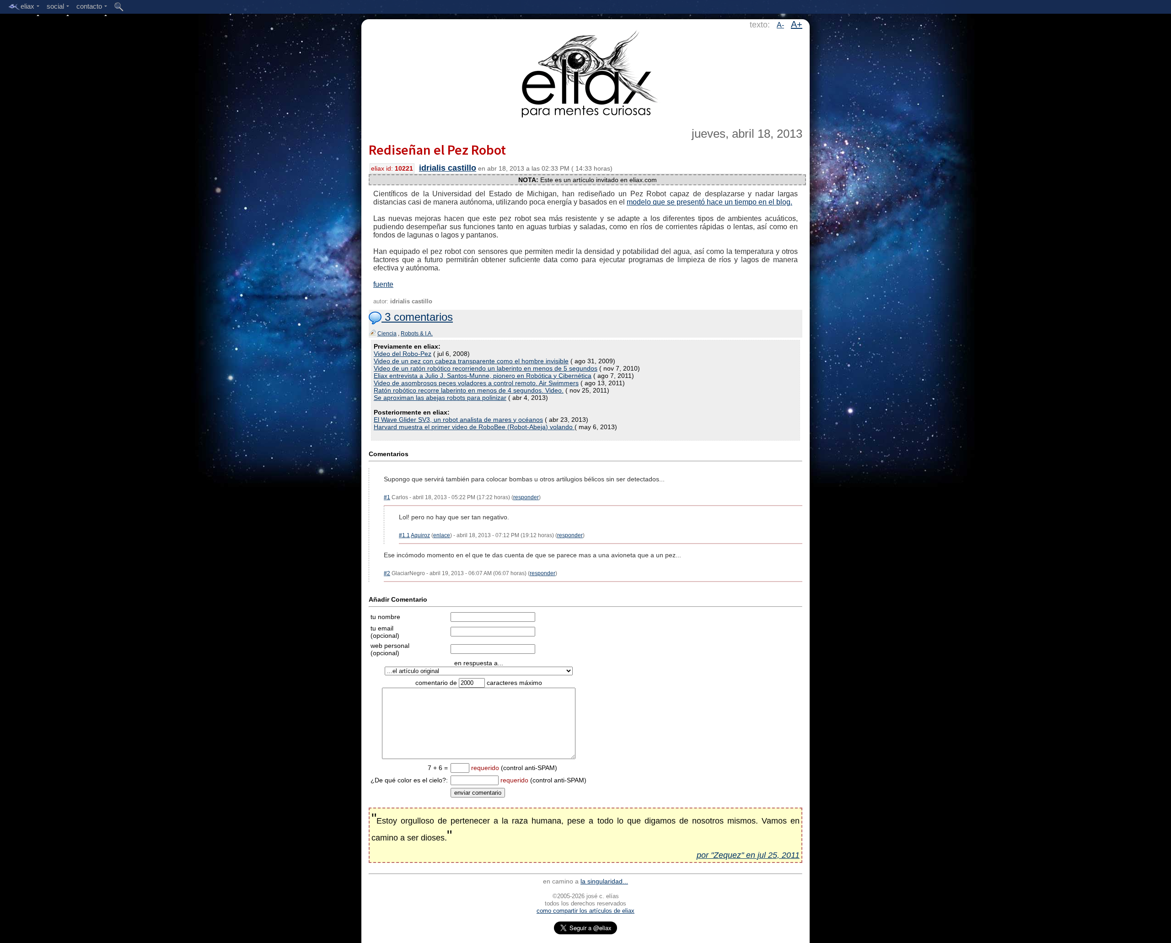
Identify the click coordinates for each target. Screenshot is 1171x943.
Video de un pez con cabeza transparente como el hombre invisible (471, 361)
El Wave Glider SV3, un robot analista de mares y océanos (458, 419)
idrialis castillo (447, 167)
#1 (387, 497)
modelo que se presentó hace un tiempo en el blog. (709, 202)
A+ (796, 24)
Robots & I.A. (417, 333)
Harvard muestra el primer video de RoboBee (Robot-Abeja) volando (474, 427)
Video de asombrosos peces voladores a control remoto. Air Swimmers (476, 383)
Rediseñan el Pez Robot (437, 149)
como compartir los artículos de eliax (585, 910)
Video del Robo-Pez (402, 353)
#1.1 (404, 535)
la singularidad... (604, 881)
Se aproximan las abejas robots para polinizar (440, 397)
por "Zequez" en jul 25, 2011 (748, 855)
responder (526, 497)
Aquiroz (420, 535)
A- (780, 25)
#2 (387, 573)
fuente (383, 284)
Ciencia (387, 333)
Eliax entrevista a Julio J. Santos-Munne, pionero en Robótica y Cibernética (482, 375)
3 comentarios (417, 317)
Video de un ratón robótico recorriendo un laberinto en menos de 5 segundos (485, 368)
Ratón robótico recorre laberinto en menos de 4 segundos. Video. (469, 390)
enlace (441, 535)
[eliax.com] (585, 72)
